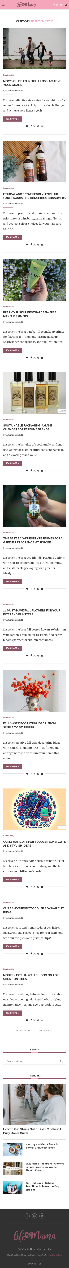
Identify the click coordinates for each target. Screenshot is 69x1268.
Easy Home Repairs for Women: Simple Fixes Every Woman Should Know (45, 1167)
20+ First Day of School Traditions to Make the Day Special (42, 1186)
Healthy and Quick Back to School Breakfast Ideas (42, 1146)
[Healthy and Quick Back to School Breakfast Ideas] (12, 1149)
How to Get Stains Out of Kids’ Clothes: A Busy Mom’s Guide (32, 1131)
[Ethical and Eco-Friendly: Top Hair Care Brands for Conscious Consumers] (34, 161)
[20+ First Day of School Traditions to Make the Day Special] (12, 1187)
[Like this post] (27, 126)
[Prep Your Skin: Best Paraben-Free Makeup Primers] (34, 280)
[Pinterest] (61, 4)
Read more (11, 119)
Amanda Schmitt (14, 90)
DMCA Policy (26, 1249)
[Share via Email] (42, 126)
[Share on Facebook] (31, 126)
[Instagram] (57, 4)
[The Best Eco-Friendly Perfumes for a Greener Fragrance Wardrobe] (34, 506)
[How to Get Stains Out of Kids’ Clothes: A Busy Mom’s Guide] (34, 1104)
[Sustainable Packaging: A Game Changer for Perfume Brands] (34, 393)
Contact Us (44, 1249)
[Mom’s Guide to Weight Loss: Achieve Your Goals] (34, 48)
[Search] (65, 4)
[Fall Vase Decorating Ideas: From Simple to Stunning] (34, 691)
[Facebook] (54, 4)
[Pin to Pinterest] (38, 126)
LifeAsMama (57, 1255)
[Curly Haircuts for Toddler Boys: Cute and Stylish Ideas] (34, 809)
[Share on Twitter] (34, 126)
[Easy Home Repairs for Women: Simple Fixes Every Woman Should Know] (12, 1168)
